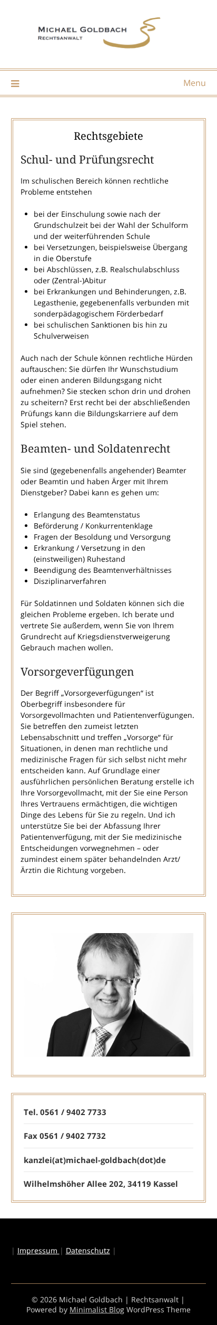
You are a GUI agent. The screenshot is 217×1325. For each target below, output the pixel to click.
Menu (194, 83)
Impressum (38, 1250)
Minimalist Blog (97, 1309)
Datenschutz (88, 1250)
